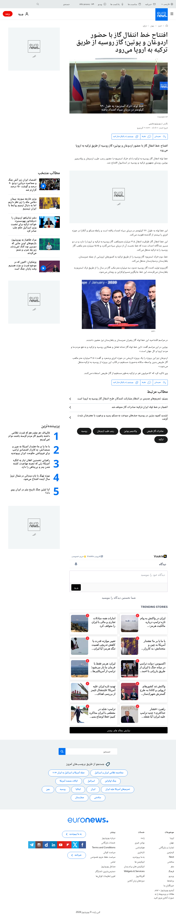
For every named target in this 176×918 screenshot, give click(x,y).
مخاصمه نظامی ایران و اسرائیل (109, 773)
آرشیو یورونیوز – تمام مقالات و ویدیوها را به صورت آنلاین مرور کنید (164, 894)
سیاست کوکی (109, 852)
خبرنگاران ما (168, 886)
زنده (8, 13)
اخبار (160, 26)
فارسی (166, 4)
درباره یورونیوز (108, 838)
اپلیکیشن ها (140, 862)
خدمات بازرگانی (108, 843)
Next (171, 857)
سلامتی (97, 798)
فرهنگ (171, 871)
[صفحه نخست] (167, 26)
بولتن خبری (140, 843)
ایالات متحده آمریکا (69, 781)
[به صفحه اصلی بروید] (161, 14)
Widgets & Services (134, 871)
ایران (93, 789)
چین (48, 789)
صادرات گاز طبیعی (155, 431)
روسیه (84, 431)
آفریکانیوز (140, 876)
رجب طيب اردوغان (105, 431)
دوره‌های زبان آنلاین (136, 881)
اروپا (172, 838)
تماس (113, 862)
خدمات (141, 832)
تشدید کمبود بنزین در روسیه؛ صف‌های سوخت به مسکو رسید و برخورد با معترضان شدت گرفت (122, 417)
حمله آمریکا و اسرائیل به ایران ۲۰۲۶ (69, 773)
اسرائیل (91, 781)
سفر (172, 867)
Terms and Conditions (103, 848)
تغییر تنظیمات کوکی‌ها (105, 876)
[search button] (38, 4)
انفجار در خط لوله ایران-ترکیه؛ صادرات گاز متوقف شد (140, 407)
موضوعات (169, 832)
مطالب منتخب (49, 173)
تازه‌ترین (141, 852)
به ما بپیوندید (139, 857)
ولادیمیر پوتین (130, 431)
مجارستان (79, 798)
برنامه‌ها (170, 881)
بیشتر (112, 832)
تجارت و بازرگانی (166, 848)
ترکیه (145, 26)
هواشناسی (140, 848)
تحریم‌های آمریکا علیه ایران (117, 789)
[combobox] (55, 4)
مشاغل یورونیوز (108, 867)
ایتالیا (78, 789)
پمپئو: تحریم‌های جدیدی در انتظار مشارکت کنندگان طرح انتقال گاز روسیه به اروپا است (122, 399)
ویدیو (171, 876)
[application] (118, 86)
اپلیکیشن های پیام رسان (134, 867)
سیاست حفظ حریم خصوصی (102, 857)
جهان (152, 26)
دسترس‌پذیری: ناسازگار (105, 871)
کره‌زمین (170, 852)
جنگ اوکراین (110, 781)
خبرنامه (78, 855)
